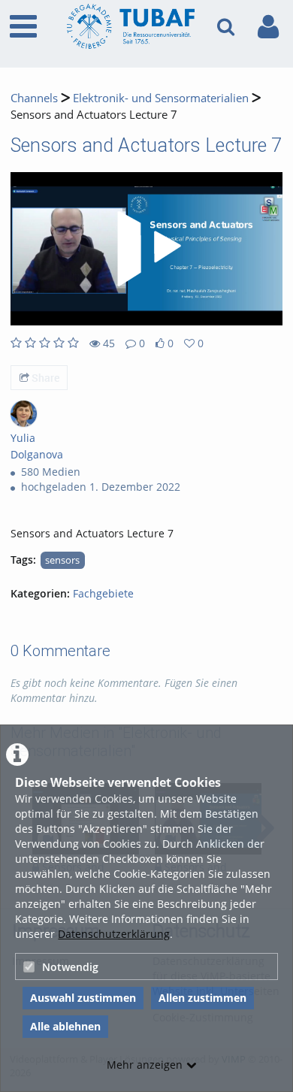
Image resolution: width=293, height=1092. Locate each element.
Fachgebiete (103, 593)
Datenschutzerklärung (114, 934)
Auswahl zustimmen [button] (83, 998)
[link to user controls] (268, 26)
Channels (34, 98)
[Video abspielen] (146, 248)
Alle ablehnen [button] (65, 1026)
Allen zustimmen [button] (202, 998)
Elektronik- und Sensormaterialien (161, 98)
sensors (62, 560)
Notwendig (70, 967)
